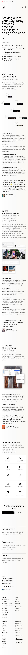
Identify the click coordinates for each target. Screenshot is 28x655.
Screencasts (18, 606)
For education (5, 610)
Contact (4, 647)
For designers (5, 601)
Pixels (3, 630)
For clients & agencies (7, 605)
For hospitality (5, 612)
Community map (19, 628)
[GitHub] (2, 586)
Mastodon (17, 630)
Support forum (18, 625)
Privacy (3, 639)
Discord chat (18, 627)
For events (4, 608)
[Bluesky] (6, 586)
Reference (17, 601)
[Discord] (12, 586)
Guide (16, 599)
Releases (4, 616)
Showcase (4, 614)
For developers (5, 599)
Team (3, 645)
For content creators (7, 603)
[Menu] (22, 7)
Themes (4, 625)
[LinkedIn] (8, 586)
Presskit (4, 643)
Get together (18, 623)
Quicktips (17, 605)
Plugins (3, 623)
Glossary (17, 608)
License (4, 641)
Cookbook (17, 603)
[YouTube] (10, 586)
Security (4, 637)
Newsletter (4, 627)
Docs (21, 512)
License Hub (5, 632)
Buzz (3, 628)
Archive (17, 610)
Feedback (4, 617)
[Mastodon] (4, 586)
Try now (9, 512)
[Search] (25, 7)
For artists (4, 606)
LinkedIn (17, 632)
